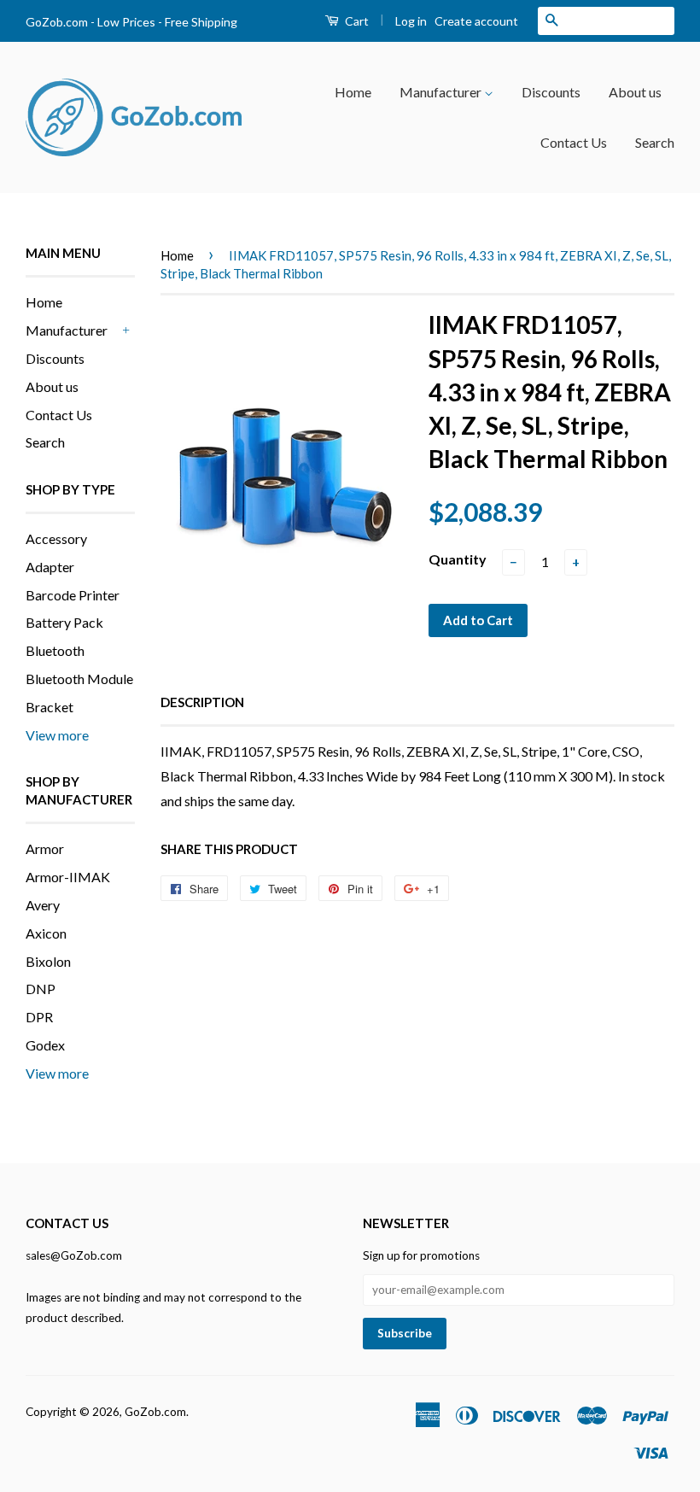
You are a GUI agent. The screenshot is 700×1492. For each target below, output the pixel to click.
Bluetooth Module (79, 678)
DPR (39, 1017)
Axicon (46, 933)
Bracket (49, 707)
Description (202, 702)
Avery (43, 905)
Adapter (50, 567)
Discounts (551, 92)
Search (654, 142)
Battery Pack (64, 622)
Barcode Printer (73, 595)
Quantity (458, 559)
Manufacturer (442, 92)
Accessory (56, 538)
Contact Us (573, 142)
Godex (45, 1045)
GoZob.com (155, 1412)
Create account (476, 21)
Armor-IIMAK (68, 877)
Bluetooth (55, 650)
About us (635, 92)
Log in (411, 21)
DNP (40, 988)
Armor (45, 848)
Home (353, 92)
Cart (355, 21)
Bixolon (48, 961)
